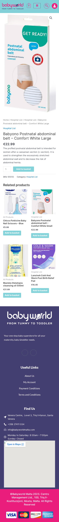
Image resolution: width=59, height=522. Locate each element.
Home (6, 120)
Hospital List (16, 120)
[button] (46, 6)
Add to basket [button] (12, 233)
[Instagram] (33, 353)
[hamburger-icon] (37, 5)
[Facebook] (25, 353)
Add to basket (23, 169)
